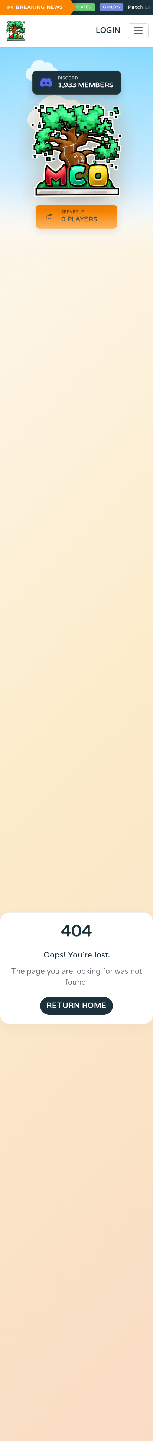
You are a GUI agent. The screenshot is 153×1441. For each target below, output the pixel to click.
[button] (76, 83)
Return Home (76, 1005)
